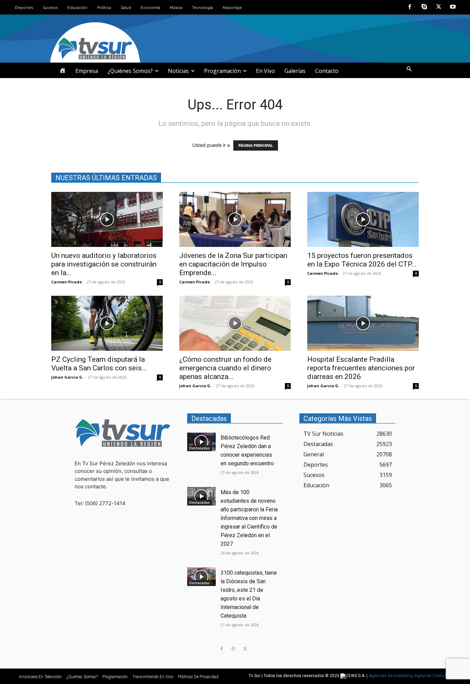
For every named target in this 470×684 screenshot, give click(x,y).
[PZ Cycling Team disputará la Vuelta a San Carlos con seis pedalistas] (107, 323)
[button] (409, 69)
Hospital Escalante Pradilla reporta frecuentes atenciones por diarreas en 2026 (361, 368)
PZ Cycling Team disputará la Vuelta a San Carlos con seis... (99, 363)
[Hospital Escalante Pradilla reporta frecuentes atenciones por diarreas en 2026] (363, 323)
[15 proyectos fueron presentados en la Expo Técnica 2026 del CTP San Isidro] (363, 219)
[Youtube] (453, 7)
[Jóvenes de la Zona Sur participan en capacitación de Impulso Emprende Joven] (235, 219)
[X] (438, 7)
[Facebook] (410, 7)
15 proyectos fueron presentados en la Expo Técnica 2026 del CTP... (362, 259)
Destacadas (199, 448)
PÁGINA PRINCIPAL (255, 145)
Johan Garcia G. (67, 377)
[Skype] (424, 7)
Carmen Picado (66, 281)
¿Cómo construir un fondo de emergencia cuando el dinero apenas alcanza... (225, 368)
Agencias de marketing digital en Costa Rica (410, 676)
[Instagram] (233, 649)
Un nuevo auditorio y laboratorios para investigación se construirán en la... (104, 264)
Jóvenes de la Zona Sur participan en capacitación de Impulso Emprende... (233, 264)
